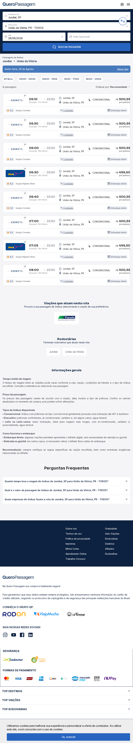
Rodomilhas (111, 553)
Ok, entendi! (68, 737)
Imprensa (70, 543)
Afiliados (109, 548)
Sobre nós (71, 528)
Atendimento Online (76, 553)
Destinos (109, 543)
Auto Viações (112, 533)
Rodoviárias (111, 538)
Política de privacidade (78, 538)
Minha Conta (72, 548)
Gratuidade (111, 528)
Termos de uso (74, 533)
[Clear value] (62, 36)
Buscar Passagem (69, 47)
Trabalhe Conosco (75, 558)
